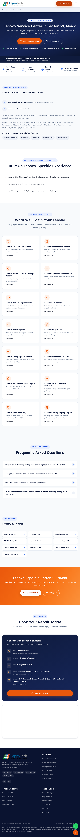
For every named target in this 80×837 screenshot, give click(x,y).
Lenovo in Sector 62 (11, 548)
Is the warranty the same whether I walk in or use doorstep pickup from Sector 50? (36, 493)
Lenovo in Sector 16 (11, 554)
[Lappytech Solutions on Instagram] (9, 781)
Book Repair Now (41, 693)
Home (4, 10)
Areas (9, 10)
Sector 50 (15, 10)
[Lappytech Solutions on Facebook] (4, 781)
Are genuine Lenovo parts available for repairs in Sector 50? (31, 474)
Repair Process (47, 801)
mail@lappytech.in (24, 665)
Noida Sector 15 (7, 801)
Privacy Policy (60, 823)
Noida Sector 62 (7, 797)
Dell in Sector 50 (10, 534)
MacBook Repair (47, 774)
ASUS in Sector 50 (10, 541)
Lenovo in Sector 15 (62, 548)
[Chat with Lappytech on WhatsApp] (75, 826)
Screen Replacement (49, 759)
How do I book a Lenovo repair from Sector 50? (25, 483)
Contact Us (45, 812)
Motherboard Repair (49, 763)
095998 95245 (65, 4)
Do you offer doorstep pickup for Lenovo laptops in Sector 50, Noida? (35, 465)
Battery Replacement (49, 767)
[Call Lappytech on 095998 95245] (75, 832)
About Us (45, 808)
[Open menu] (76, 3)
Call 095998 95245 (30, 593)
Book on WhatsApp (31, 41)
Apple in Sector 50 (61, 534)
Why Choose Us (47, 797)
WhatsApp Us (54, 41)
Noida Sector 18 (7, 793)
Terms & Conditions (72, 823)
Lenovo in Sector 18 (62, 541)
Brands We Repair (48, 793)
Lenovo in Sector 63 (36, 548)
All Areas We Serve (8, 804)
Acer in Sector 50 (35, 541)
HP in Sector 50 (34, 534)
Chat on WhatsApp (28, 658)
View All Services (47, 778)
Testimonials (46, 804)
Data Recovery (47, 770)
